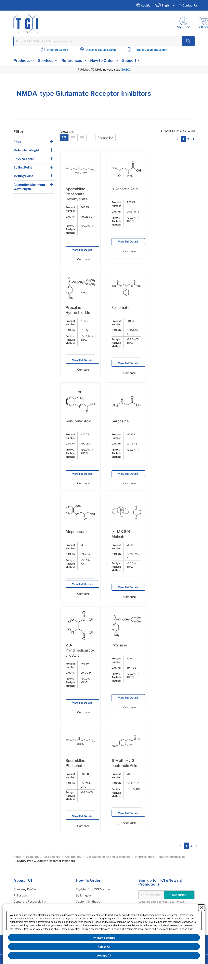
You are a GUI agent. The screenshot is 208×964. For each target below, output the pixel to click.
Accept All (104, 955)
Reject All (104, 946)
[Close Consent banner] (201, 907)
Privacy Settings (104, 937)
